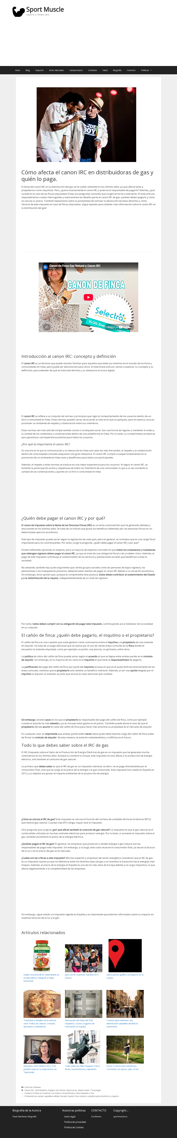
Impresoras (71, 1090)
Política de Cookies (74, 1127)
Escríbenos (96, 1116)
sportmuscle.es (120, 1116)
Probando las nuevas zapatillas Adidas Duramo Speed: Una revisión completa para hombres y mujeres (71, 1096)
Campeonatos (76, 70)
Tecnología (95, 1090)
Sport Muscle (45, 9)
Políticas (145, 70)
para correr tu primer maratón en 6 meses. (81, 976)
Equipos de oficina (56, 1090)
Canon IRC (29, 1090)
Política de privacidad (75, 1121)
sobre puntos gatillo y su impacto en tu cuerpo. (125, 976)
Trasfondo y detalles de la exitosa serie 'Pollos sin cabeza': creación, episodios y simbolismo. (40, 1023)
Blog (28, 70)
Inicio (17, 70)
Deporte (39, 70)
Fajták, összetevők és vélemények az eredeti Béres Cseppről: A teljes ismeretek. (41, 977)
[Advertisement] (88, 43)
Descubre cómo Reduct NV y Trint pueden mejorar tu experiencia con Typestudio (40, 1069)
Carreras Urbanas (32, 1087)
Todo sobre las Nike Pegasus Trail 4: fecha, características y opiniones (82, 1067)
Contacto (131, 70)
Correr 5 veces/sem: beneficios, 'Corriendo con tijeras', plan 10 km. (122, 1067)
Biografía (117, 70)
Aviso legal (69, 1116)
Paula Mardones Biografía (24, 1116)
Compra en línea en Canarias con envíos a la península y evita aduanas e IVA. (59, 1093)
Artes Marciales (56, 70)
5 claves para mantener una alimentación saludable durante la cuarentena (122, 1023)
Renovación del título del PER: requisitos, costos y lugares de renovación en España (79, 1023)
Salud (104, 70)
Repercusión (83, 1090)
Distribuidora (41, 1090)
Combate (92, 70)
